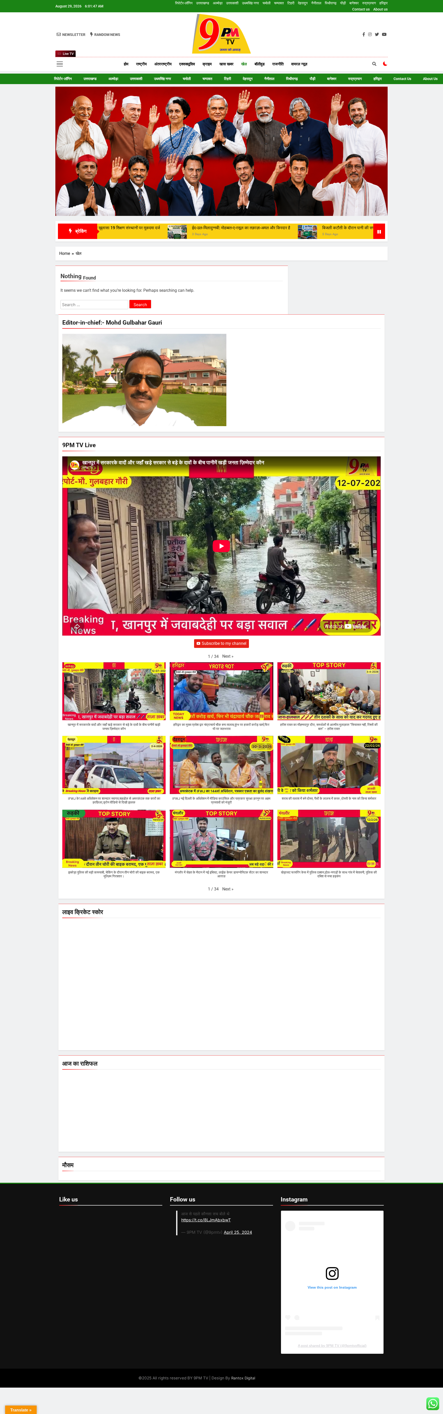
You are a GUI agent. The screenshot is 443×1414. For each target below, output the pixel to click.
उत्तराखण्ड (202, 3)
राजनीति (278, 64)
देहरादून (303, 3)
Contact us (361, 9)
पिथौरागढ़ (331, 3)
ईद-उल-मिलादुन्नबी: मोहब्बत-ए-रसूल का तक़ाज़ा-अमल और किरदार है (131, 227)
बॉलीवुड (260, 64)
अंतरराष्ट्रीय (163, 64)
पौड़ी (343, 3)
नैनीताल (316, 3)
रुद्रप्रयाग (369, 3)
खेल (244, 64)
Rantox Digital (243, 1378)
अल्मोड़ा (218, 3)
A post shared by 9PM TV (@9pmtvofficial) (332, 1345)
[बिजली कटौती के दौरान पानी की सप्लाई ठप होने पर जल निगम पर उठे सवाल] (197, 234)
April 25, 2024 (238, 1232)
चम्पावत (279, 3)
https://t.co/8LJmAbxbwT (206, 1219)
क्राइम (207, 64)
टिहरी (290, 3)
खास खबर (226, 64)
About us (380, 9)
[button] (228, 656)
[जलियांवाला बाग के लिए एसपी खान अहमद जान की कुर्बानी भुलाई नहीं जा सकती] (338, 234)
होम (126, 64)
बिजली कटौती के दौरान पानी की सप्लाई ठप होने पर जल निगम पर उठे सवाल (266, 227)
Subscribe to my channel (224, 643)
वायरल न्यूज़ (299, 64)
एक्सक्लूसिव (187, 64)
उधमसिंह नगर (250, 3)
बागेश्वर (354, 3)
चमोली (266, 3)
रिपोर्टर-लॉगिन (184, 3)
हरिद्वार (383, 3)
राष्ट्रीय (141, 64)
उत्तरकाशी (232, 3)
